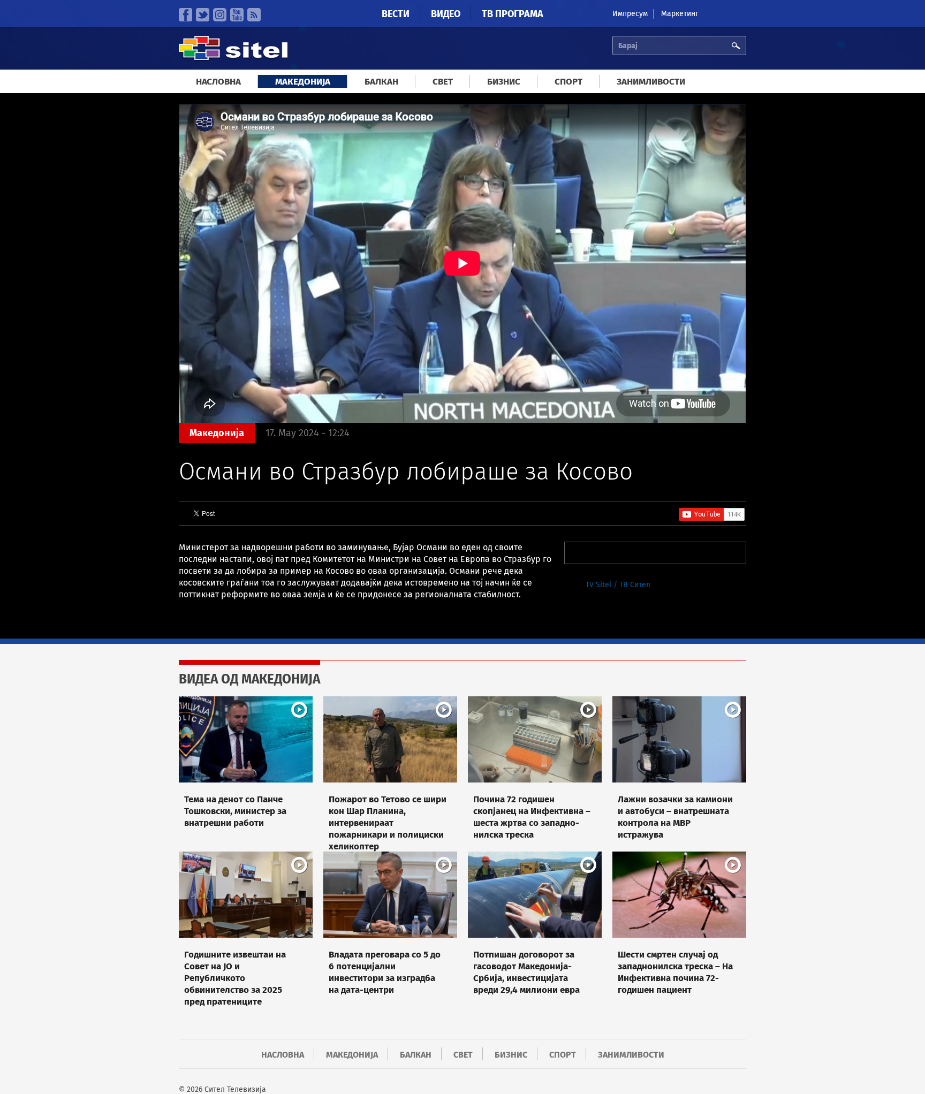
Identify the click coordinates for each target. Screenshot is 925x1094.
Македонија (302, 81)
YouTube (237, 14)
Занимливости (651, 81)
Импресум (630, 13)
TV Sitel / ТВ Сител (618, 584)
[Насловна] (233, 58)
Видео (445, 14)
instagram (219, 14)
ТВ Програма (512, 14)
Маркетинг (680, 13)
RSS (254, 14)
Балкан (381, 81)
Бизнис (503, 81)
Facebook (185, 14)
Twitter (202, 14)
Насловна (218, 81)
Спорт (568, 81)
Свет (443, 81)
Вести (396, 14)
